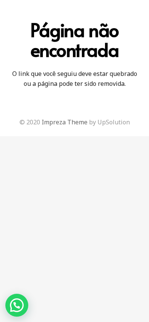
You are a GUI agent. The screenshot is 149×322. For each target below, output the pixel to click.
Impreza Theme (64, 122)
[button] (16, 305)
